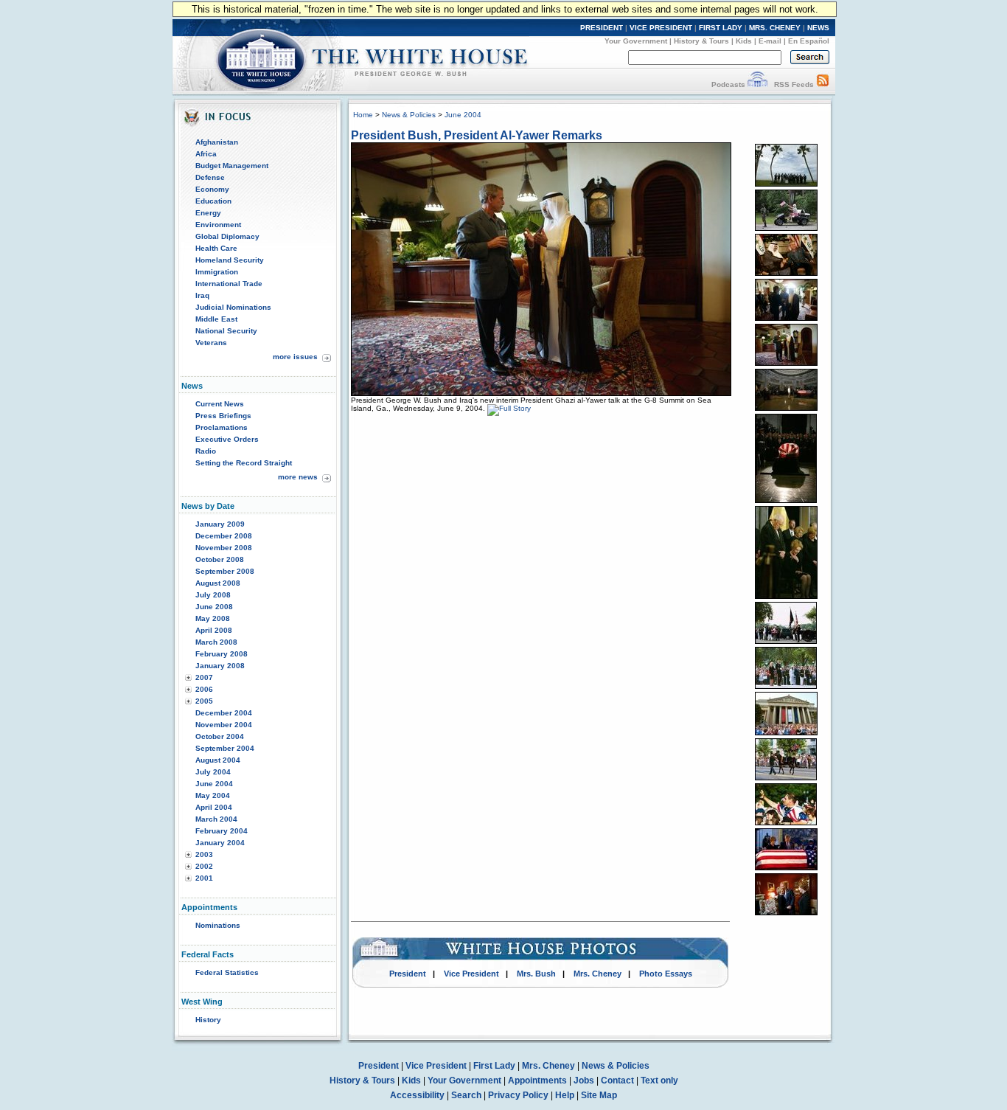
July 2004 (213, 772)
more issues (295, 357)
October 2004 (219, 736)
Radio (205, 451)
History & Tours (701, 41)
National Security (226, 331)
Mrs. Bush (536, 973)
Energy (208, 213)
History (208, 1020)
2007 (204, 677)
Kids (744, 41)
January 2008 (220, 666)
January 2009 (220, 524)
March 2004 (216, 819)
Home (363, 115)
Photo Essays (665, 973)
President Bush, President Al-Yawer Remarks (476, 135)
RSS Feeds (794, 84)
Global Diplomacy (227, 236)
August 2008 (217, 583)
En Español (808, 41)
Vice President (471, 973)
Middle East (216, 319)
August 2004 (217, 760)
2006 (204, 689)
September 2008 (224, 571)
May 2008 (212, 618)
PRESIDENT (601, 28)
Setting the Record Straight (243, 463)
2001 (204, 878)
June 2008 (214, 607)
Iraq (202, 295)
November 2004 (223, 725)
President (407, 973)
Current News (219, 404)
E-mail (770, 41)
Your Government (635, 41)
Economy (212, 189)
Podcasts (728, 84)
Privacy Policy (518, 1095)
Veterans (211, 343)
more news (298, 477)
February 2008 (221, 654)
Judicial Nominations (233, 307)
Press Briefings (223, 416)
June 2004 (214, 784)
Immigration (216, 272)
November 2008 (223, 548)
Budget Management (231, 166)
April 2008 (213, 630)
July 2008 (213, 595)
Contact (617, 1080)
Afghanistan (216, 142)
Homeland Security (229, 260)
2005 (204, 701)
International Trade (228, 284)
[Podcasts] (757, 84)
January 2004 (220, 843)
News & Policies (409, 115)
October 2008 (219, 559)
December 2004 (223, 713)
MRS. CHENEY (775, 28)
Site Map (599, 1095)
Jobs (584, 1080)
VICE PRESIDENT (661, 28)
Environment (218, 225)
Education (213, 201)
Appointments (537, 1080)
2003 (204, 854)
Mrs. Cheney (597, 973)
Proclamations (221, 427)
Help (564, 1095)
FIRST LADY (720, 28)
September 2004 (224, 748)
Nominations (217, 925)
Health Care (216, 248)
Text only (659, 1080)
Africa (206, 154)
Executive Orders (227, 439)
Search (466, 1095)
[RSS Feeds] (822, 84)
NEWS (818, 28)
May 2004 (212, 795)
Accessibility (417, 1095)
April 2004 (213, 807)
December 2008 (223, 536)
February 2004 (221, 831)
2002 (204, 866)
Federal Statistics (227, 972)
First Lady (494, 1066)
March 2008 (216, 642)
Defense (210, 177)
